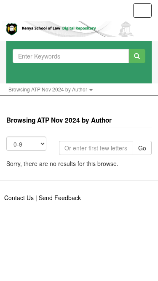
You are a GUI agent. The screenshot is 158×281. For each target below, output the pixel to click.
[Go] (137, 56)
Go (142, 148)
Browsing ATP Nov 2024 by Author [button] (48, 89)
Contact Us (19, 197)
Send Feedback (60, 197)
